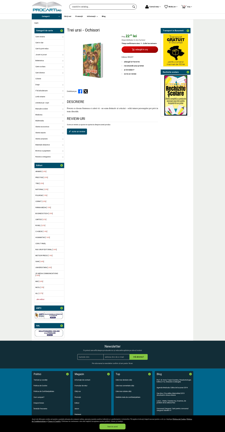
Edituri (77, 403)
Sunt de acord (112, 426)
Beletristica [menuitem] (39, 61)
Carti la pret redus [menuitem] (42, 49)
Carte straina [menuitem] (40, 37)
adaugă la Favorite (132, 62)
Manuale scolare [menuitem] (41, 109)
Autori (77, 409)
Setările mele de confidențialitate (128, 397)
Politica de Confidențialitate (44, 391)
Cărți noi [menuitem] (67, 16)
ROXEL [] (40, 225)
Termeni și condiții (40, 380)
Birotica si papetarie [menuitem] (42, 151)
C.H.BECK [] (41, 231)
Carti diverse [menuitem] (40, 73)
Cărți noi (78, 391)
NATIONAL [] (41, 189)
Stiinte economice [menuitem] (42, 127)
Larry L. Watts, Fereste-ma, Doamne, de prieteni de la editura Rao (171, 402)
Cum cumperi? (39, 397)
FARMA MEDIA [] (43, 207)
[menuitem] (47, 16)
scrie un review (130, 74)
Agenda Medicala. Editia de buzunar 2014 (172, 388)
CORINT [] (40, 201)
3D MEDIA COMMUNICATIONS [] (46, 274)
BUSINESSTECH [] (44, 213)
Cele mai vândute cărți (124, 380)
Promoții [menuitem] (79, 16)
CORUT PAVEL (40, 243)
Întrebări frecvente (40, 409)
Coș (187, 6)
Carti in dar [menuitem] (39, 43)
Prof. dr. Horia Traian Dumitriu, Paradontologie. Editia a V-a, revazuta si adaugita (174, 381)
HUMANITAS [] (42, 237)
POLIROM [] (41, 195)
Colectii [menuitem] (38, 79)
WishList (172, 7)
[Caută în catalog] (134, 7)
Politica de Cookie (179, 419)
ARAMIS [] (40, 171)
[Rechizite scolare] (175, 115)
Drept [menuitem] (37, 85)
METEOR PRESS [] (43, 255)
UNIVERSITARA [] (43, 267)
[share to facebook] (80, 91)
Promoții (78, 397)
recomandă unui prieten (134, 66)
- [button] (61, 30)
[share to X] (86, 91)
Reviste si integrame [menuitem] (43, 157)
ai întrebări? (129, 70)
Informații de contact (82, 380)
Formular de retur (81, 386)
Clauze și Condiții (54, 421)
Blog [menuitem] (103, 16)
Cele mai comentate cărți (125, 386)
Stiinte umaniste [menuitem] (41, 139)
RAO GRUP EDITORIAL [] (46, 249)
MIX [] (39, 281)
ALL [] (39, 293)
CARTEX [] (40, 219)
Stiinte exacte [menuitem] (40, 133)
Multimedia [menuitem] (39, 121)
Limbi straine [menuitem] (40, 97)
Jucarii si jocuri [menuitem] (41, 55)
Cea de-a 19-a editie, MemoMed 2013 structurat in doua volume (171, 394)
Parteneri (78, 414)
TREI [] (39, 183)
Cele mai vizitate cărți (123, 391)
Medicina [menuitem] (38, 115)
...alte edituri (39, 299)
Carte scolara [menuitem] (40, 67)
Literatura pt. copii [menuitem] (42, 103)
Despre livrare (39, 403)
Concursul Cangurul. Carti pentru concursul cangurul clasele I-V (172, 409)
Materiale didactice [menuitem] (42, 145)
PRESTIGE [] (41, 177)
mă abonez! (138, 357)
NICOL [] (39, 287)
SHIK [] (39, 261)
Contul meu (154, 7)
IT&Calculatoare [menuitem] (41, 91)
